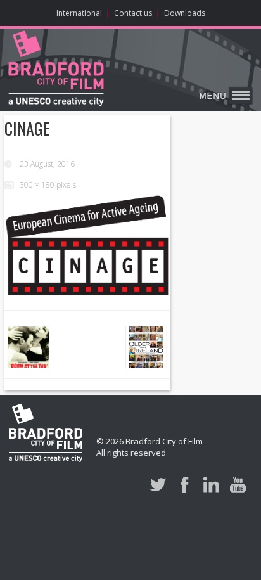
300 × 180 (37, 184)
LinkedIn (211, 485)
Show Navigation (224, 96)
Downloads (184, 13)
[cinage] (87, 245)
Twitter (158, 485)
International (79, 13)
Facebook (185, 485)
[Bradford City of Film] (46, 435)
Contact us (133, 13)
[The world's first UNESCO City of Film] (56, 70)
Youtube (238, 485)
